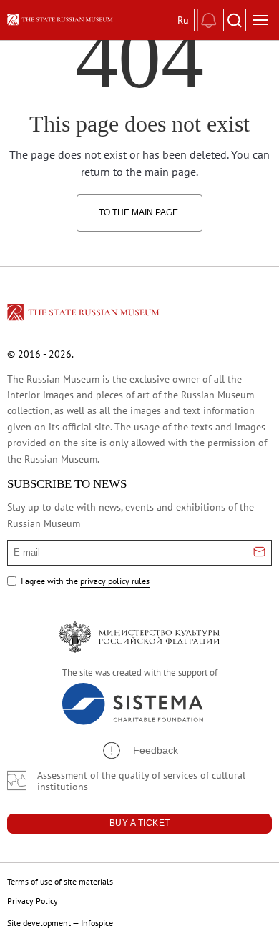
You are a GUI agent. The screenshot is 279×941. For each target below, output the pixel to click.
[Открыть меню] (260, 20)
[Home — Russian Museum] (86, 20)
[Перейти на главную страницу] (84, 314)
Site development (39, 922)
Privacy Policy (32, 900)
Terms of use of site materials (60, 881)
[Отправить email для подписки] (259, 553)
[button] (139, 750)
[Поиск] (234, 20)
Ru (183, 20)
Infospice (97, 922)
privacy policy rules (115, 581)
